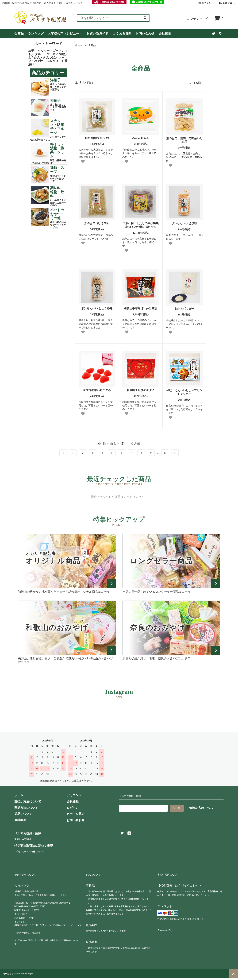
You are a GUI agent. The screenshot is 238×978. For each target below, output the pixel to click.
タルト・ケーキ (45, 54)
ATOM (26, 839)
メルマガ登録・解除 (27, 833)
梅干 (31, 50)
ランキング (36, 33)
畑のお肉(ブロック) (97, 138)
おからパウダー (184, 308)
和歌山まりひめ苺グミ (141, 390)
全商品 (19, 33)
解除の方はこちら (201, 808)
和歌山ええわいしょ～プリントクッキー (184, 392)
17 (165, 452)
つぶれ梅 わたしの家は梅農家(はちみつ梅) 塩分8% (140, 225)
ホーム (78, 45)
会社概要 (165, 33)
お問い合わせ (145, 33)
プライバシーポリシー (29, 852)
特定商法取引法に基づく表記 (33, 845)
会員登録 (227, 3)
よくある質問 (122, 33)
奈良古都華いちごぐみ (97, 390)
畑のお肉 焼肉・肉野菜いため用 (184, 140)
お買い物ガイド (98, 33)
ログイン (206, 3)
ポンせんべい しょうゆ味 (98, 308)
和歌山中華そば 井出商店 (140, 308)
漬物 (62, 54)
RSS (17, 839)
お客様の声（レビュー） (65, 33)
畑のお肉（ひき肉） (96, 223)
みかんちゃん (140, 138)
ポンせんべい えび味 (184, 223)
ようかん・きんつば (41, 57)
